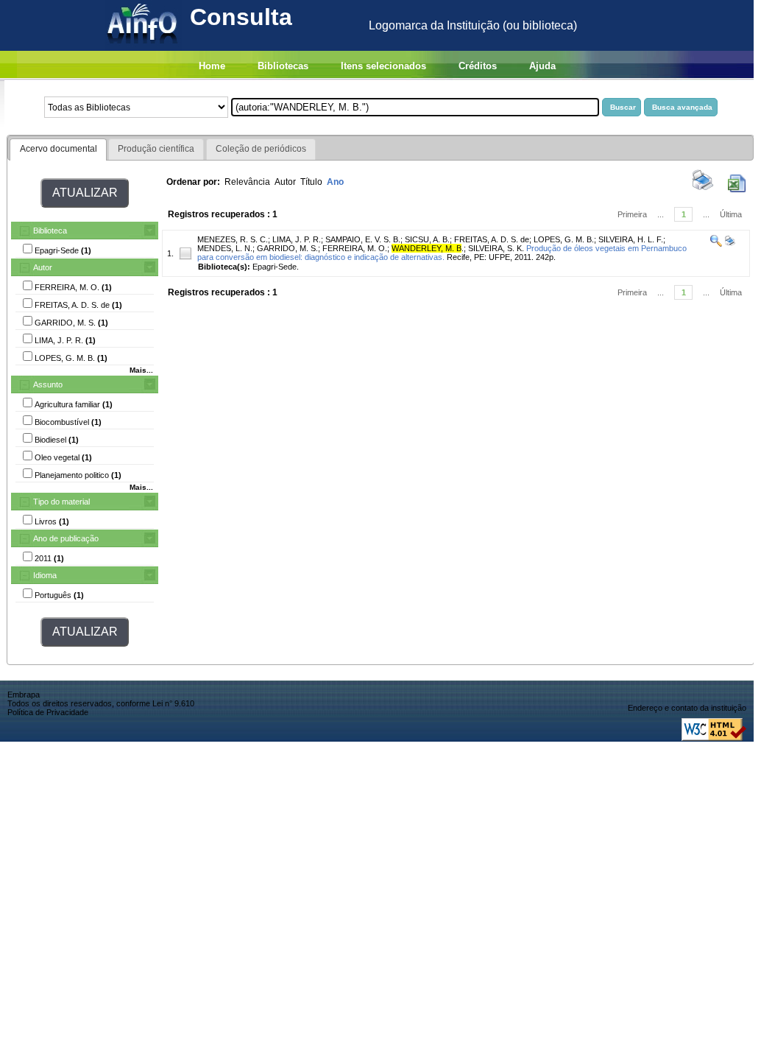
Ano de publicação (66, 538)
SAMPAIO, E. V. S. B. (362, 239)
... (660, 214)
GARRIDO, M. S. (287, 248)
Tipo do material (61, 501)
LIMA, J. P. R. (296, 239)
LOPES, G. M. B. (564, 239)
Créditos (478, 65)
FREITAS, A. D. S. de (491, 239)
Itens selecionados (383, 65)
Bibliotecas (283, 65)
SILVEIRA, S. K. (496, 248)
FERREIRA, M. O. (354, 248)
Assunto (48, 384)
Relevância (247, 182)
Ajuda (542, 65)
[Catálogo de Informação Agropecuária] (143, 47)
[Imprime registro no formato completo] (729, 243)
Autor (42, 267)
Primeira (632, 214)
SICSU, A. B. (427, 239)
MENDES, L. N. (224, 248)
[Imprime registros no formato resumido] (703, 189)
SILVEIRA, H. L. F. (630, 239)
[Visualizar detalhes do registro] (716, 243)
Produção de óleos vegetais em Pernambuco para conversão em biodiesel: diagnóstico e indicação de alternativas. (442, 252)
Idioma (45, 575)
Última (731, 214)
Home (212, 65)
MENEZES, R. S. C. (232, 239)
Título (311, 182)
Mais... (141, 370)
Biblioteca (50, 230)
